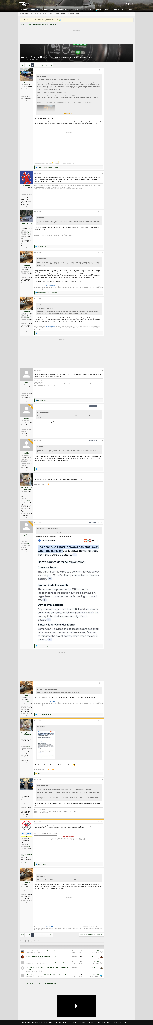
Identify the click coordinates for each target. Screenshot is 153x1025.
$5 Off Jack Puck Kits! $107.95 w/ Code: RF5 (45, 833)
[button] (87, 10)
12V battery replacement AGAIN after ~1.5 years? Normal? (46, 975)
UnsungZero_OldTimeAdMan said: (47, 528)
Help (121, 1022)
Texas (28, 96)
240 (28, 427)
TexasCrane (29, 952)
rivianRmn (29, 976)
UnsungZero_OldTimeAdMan (26, 488)
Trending (35, 14)
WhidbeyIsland (26, 224)
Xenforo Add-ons (57, 1022)
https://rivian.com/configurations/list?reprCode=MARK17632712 (59, 811)
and (48, 646)
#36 (102, 370)
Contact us (90, 1022)
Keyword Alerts (63, 10)
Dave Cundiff (95, 952)
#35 (102, 298)
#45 (101, 870)
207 (28, 802)
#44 (101, 821)
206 (28, 232)
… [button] (42, 65)
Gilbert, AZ (29, 852)
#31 (102, 70)
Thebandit (96, 963)
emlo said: (40, 876)
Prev (22, 65)
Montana (29, 277)
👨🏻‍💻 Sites (98, 10)
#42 (102, 720)
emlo (26, 792)
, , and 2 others (47, 167)
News (25, 10)
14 (26, 425)
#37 (102, 406)
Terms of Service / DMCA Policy (102, 1022)
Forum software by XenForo (34, 1022)
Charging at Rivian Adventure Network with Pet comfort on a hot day (47, 968)
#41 (102, 683)
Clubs (77, 10)
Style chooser (75, 1022)
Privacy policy (115, 1022)
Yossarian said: (41, 259)
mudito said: (40, 305)
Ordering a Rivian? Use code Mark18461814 (45, 835)
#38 (102, 440)
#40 (101, 522)
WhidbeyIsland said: (43, 412)
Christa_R (29, 971)
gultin (23, 60)
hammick (26, 265)
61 (37, 60)
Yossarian (26, 186)
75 (27, 498)
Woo (26, 383)
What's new (48, 10)
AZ (27, 395)
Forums (35, 10)
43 (27, 844)
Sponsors (82, 1022)
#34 (102, 252)
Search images (74, 14)
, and (47, 292)
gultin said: (40, 218)
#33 (102, 211)
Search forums (60, 14)
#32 (102, 173)
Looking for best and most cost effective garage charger (46, 962)
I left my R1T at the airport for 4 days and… (40, 951)
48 (27, 190)
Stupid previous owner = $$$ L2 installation (41, 956)
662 (28, 271)
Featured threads (46, 14)
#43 (102, 779)
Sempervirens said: (42, 785)
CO (27, 431)
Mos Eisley (29, 958)
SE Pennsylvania (24, 198)
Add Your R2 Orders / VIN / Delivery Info (45, 20)
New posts (25, 14)
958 (28, 192)
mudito (26, 82)
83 (28, 391)
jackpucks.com (26, 854)
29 (27, 269)
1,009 (28, 91)
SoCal (28, 506)
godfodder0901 (94, 976)
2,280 (28, 846)
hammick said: (41, 76)
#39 (102, 475)
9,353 (28, 501)
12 (46, 65)
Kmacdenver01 (30, 963)
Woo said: (40, 446)
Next (50, 65)
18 (26, 89)
